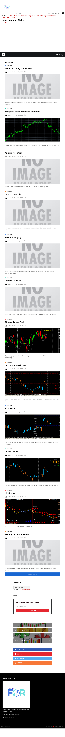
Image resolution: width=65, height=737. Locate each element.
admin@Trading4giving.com (12, 714)
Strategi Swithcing (13, 194)
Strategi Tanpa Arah (14, 322)
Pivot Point (10, 408)
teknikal (9, 65)
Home (5, 22)
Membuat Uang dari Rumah (18, 68)
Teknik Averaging (13, 237)
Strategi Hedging (13, 280)
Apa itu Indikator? (13, 153)
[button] (3, 54)
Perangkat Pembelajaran (17, 534)
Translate (28, 590)
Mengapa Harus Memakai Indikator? (22, 111)
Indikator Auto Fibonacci (16, 365)
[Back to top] (60, 732)
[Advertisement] (32, 37)
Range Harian (11, 451)
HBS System (10, 493)
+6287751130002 (9, 717)
